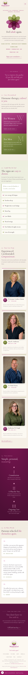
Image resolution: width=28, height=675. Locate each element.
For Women (6, 654)
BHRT (18, 654)
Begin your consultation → (14, 57)
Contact (19, 656)
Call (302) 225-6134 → (14, 627)
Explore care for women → (10, 129)
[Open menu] (25, 3)
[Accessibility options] (2, 672)
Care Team (9, 656)
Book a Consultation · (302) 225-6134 (14, 673)
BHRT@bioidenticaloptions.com (17, 663)
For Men (13, 654)
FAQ (14, 656)
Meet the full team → (6, 441)
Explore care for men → (9, 149)
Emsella (23, 654)
